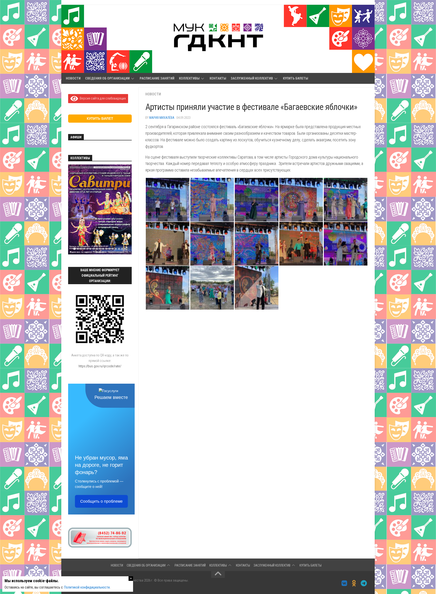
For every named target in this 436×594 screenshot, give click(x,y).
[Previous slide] (74, 210)
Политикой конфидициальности (87, 587)
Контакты (218, 78)
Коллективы (189, 78)
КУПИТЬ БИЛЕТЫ (295, 78)
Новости (73, 78)
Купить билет (100, 118)
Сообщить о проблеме (101, 501)
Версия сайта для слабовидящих (102, 98)
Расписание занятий (157, 78)
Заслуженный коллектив (252, 78)
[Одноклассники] (354, 583)
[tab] (74, 249)
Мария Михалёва (161, 117)
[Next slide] (126, 210)
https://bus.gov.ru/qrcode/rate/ (100, 366)
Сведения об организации (107, 78)
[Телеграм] (364, 583)
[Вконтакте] (344, 583)
